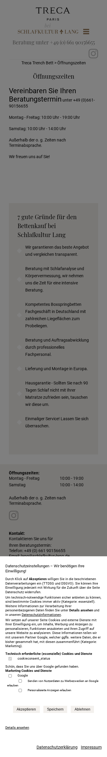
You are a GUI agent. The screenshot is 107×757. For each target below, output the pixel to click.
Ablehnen (82, 709)
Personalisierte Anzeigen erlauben (49, 690)
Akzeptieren (26, 709)
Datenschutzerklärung (57, 747)
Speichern (55, 709)
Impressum (91, 747)
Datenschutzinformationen (41, 615)
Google (23, 675)
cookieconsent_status (34, 659)
